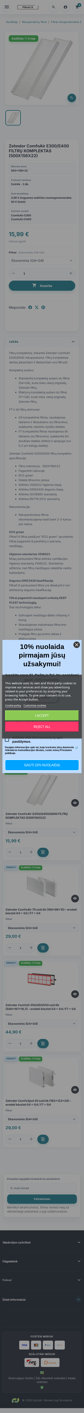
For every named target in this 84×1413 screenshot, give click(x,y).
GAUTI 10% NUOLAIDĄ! (42, 765)
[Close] (77, 645)
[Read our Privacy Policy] (76, 747)
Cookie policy (13, 705)
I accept (42, 715)
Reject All (42, 726)
